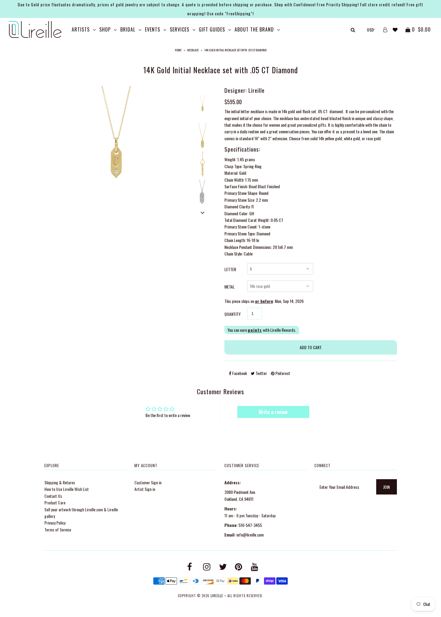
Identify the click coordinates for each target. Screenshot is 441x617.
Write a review (273, 412)
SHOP (105, 29)
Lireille (217, 595)
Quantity (232, 314)
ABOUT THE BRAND (254, 29)
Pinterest (282, 373)
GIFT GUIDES (212, 29)
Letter (230, 269)
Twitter (261, 373)
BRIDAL (127, 29)
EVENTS (152, 29)
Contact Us (53, 496)
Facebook (239, 373)
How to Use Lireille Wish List (66, 489)
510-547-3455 (250, 525)
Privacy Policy (54, 522)
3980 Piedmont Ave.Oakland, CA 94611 (240, 495)
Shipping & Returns (59, 482)
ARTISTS (81, 29)
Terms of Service (57, 529)
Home (178, 50)
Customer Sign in (147, 482)
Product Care (54, 502)
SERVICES (179, 29)
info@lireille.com (250, 534)
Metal (229, 286)
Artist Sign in (144, 489)
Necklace (193, 50)
